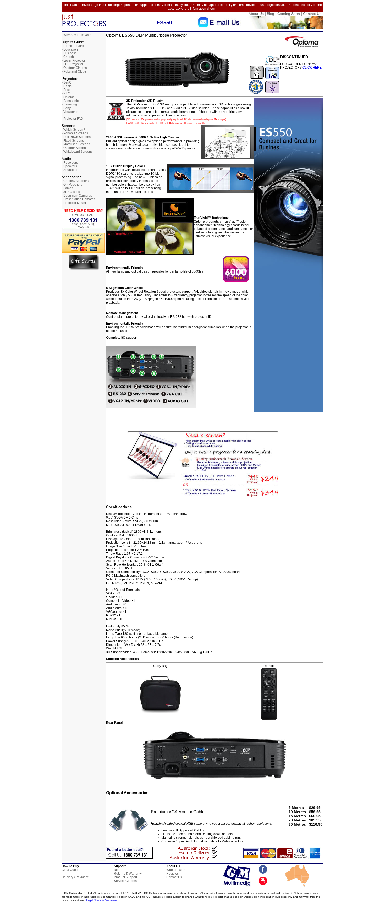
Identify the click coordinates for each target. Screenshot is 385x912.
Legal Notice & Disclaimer (101, 900)
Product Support (125, 877)
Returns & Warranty (128, 873)
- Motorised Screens (76, 144)
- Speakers (69, 166)
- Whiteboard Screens (77, 151)
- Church (68, 57)
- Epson (67, 90)
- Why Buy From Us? (76, 35)
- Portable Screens (75, 133)
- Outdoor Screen (74, 148)
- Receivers (70, 162)
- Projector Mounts (74, 203)
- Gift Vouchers (72, 184)
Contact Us (312, 14)
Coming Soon (288, 14)
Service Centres (125, 881)
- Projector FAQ (72, 118)
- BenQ (67, 82)
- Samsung (69, 104)
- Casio (67, 86)
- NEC (66, 93)
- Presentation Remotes (78, 199)
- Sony (66, 108)
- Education (70, 49)
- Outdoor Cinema (74, 68)
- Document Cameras (77, 195)
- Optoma (68, 97)
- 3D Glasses (71, 192)
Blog (270, 14)
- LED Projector (72, 64)
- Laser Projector (73, 60)
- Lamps (67, 188)
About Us (256, 14)
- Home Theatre (73, 46)
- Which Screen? (73, 129)
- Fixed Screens (73, 140)
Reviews (172, 873)
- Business (69, 53)
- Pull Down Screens (76, 137)
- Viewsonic (70, 112)
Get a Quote (70, 870)
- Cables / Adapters (75, 181)
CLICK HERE (312, 67)
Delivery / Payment (75, 877)
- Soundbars (70, 170)
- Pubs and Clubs (74, 71)
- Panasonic (70, 101)
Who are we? (175, 870)
